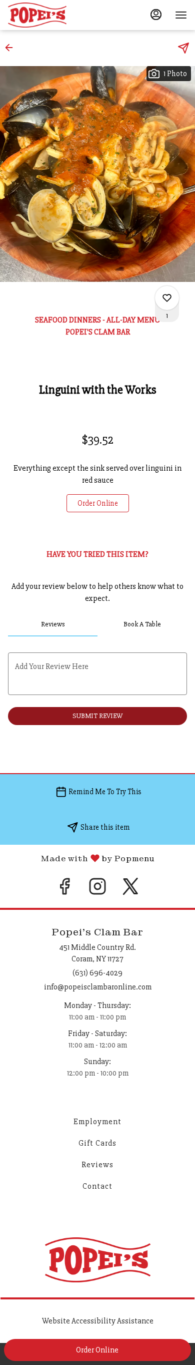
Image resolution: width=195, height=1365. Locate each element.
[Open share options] (183, 48)
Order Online (97, 1350)
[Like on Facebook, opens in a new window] (65, 890)
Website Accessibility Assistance (98, 1321)
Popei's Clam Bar (98, 1259)
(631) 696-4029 (97, 973)
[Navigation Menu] (181, 15)
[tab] (53, 624)
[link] (97, 503)
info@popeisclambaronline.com (98, 987)
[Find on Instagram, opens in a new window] (97, 890)
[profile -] (156, 15)
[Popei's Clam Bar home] (53, 15)
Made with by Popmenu (77, 858)
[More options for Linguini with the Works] (167, 298)
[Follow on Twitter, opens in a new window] (131, 890)
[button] (12, 47)
